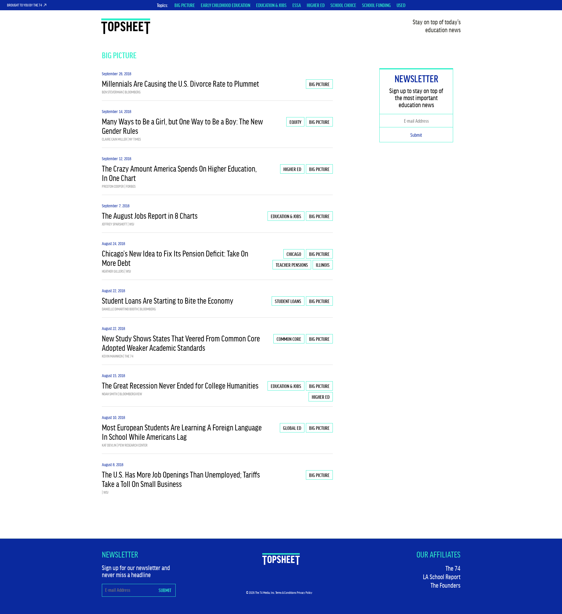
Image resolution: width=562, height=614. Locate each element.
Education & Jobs (271, 5)
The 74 (453, 568)
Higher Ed (316, 5)
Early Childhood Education (225, 5)
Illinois (323, 264)
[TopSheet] (281, 559)
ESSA (296, 5)
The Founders (445, 585)
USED (401, 5)
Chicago (294, 253)
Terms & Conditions (285, 592)
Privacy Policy (304, 592)
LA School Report (441, 576)
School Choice (343, 5)
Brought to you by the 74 (24, 5)
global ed (292, 427)
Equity (295, 121)
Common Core (289, 338)
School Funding (376, 5)
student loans (288, 301)
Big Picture (184, 5)
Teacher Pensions (292, 264)
